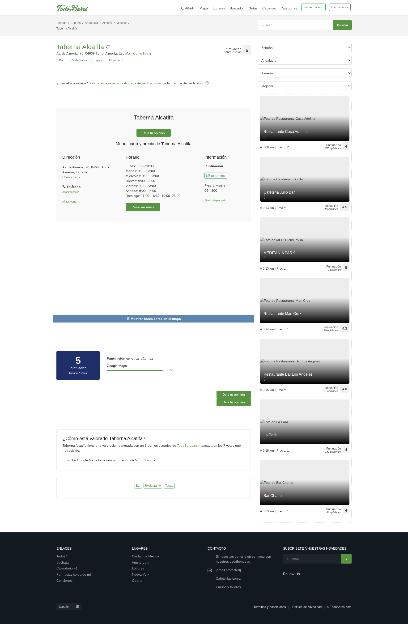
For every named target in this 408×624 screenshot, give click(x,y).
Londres (138, 568)
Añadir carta (69, 201)
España (76, 23)
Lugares (219, 8)
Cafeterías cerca (228, 578)
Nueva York (140, 574)
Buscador (237, 8)
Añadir (189, 8)
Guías (253, 8)
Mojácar (121, 23)
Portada (61, 23)
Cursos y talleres (228, 587)
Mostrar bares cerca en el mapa (156, 319)
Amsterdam (140, 562)
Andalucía (91, 23)
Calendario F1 (67, 568)
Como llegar (142, 53)
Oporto (137, 580)
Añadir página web (214, 200)
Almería (107, 23)
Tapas (98, 60)
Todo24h (62, 556)
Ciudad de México (145, 556)
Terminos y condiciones (270, 607)
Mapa (204, 8)
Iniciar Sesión (313, 7)
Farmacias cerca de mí (73, 574)
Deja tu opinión (153, 133)
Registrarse (339, 7)
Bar (61, 60)
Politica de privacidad (307, 607)
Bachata (62, 562)
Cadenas (269, 8)
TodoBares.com (188, 445)
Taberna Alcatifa (81, 47)
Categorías (288, 8)
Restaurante (79, 60)
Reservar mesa (143, 207)
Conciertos (64, 580)
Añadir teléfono (70, 192)
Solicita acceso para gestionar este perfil (119, 83)
